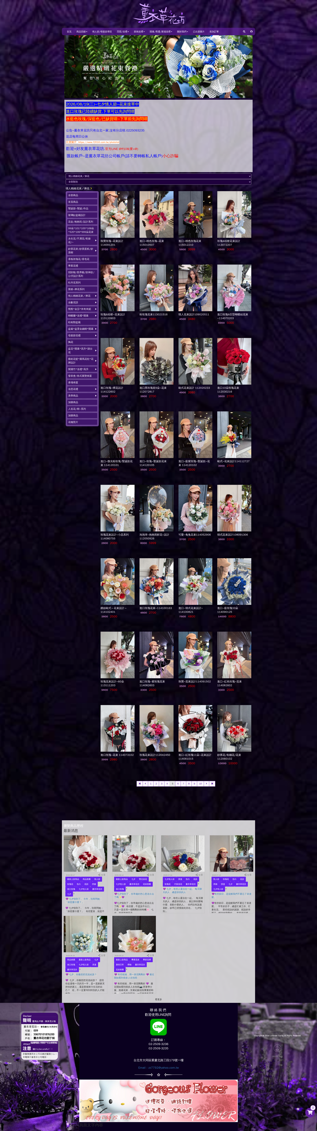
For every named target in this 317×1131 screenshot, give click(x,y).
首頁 (69, 31)
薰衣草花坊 (97, 889)
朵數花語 (73, 302)
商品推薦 (87, 879)
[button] (251, 31)
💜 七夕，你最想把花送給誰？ (81, 974)
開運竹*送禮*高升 (78, 369)
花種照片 (73, 422)
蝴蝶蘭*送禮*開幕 (78, 315)
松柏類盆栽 (74, 322)
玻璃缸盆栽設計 (77, 215)
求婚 (94, 884)
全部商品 (73, 195)
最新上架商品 (73, 879)
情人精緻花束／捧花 (77, 188)
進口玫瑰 (71, 889)
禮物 (129, 964)
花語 (86, 884)
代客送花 (178, 884)
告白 (79, 884)
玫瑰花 (70, 884)
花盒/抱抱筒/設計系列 (80, 221)
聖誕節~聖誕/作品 (78, 208)
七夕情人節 (84, 889)
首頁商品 (73, 202)
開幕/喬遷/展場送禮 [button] (160, 31)
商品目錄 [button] (81, 31)
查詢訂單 (214, 31)
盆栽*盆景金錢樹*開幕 (80, 329)
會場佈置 (73, 382)
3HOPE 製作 (277, 1056)
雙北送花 (143, 879)
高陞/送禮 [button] (122, 31)
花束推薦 (147, 884)
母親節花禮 (74, 335)
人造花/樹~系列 (77, 409)
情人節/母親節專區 (102, 31)
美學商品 (73, 395)
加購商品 (73, 402)
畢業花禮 (73, 265)
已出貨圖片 (199, 31)
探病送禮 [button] (138, 31)
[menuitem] (82, 195)
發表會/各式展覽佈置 (80, 375)
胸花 (70, 342)
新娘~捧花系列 (76, 289)
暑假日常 (120, 964)
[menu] (82, 308)
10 (200, 783)
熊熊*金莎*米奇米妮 (79, 309)
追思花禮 (73, 389)
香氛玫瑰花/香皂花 (78, 259)
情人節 (97, 879)
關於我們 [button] (181, 31)
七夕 (69, 894)
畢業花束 (135, 959)
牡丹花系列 (74, 282)
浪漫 (180, 879)
